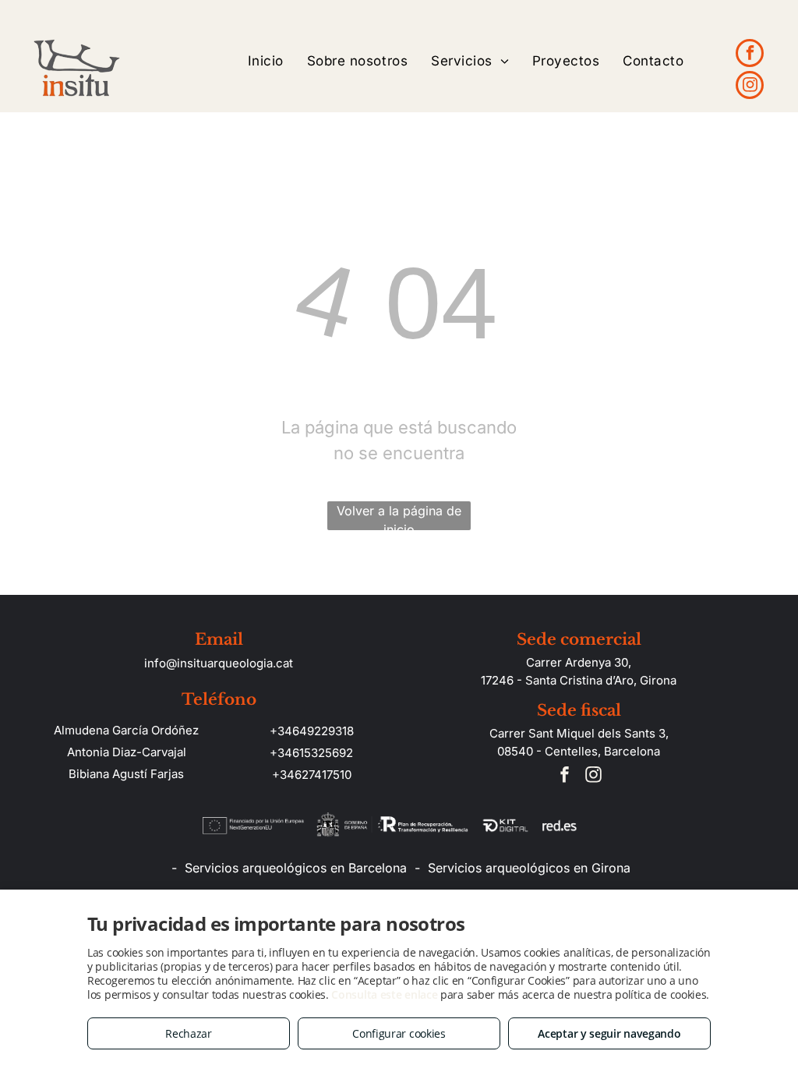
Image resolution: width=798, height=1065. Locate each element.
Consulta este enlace (384, 994)
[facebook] (750, 55)
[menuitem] (265, 61)
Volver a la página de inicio (399, 516)
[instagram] (750, 87)
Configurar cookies (399, 1033)
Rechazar (188, 1033)
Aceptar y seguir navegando (609, 1033)
